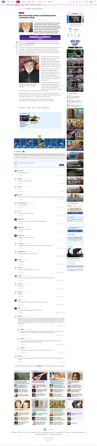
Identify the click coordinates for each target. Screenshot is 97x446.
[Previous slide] (62, 136)
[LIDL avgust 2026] (40, 136)
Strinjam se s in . (74, 228)
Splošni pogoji (68, 432)
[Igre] (73, 2)
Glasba (27, 4)
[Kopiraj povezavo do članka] (17, 54)
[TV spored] (76, 2)
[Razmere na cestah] (80, 2)
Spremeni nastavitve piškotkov (48, 432)
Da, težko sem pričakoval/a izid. (74, 260)
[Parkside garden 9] (54, 143)
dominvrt (35, 399)
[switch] (90, 2)
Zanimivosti (38, 4)
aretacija (39, 107)
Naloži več (39, 366)
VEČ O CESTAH (75, 213)
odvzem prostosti (45, 107)
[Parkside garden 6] (35, 143)
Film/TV (32, 4)
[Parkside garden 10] (60, 143)
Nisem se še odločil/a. (72, 263)
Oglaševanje (13, 432)
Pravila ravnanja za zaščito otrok (79, 432)
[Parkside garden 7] (42, 143)
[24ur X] (52, 429)
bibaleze (17, 371)
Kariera (28, 432)
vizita (51, 371)
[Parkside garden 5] (29, 143)
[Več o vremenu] (82, 35)
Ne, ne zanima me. (71, 262)
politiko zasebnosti (72, 228)
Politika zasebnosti (59, 432)
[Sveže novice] (19, 9)
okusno (52, 399)
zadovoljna (35, 371)
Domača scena (10, 4)
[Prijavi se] (87, 2)
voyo (69, 399)
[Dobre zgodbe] (70, 2)
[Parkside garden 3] (17, 143)
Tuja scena (17, 4)
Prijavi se (75, 230)
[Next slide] (64, 136)
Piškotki (39, 432)
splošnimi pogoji (77, 227)
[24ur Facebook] (49, 429)
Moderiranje (33, 432)
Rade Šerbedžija (22, 107)
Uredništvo (19, 432)
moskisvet (17, 399)
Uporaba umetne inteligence (55, 434)
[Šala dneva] (81, 243)
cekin (69, 371)
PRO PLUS (24, 432)
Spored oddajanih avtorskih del (42, 434)
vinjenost (29, 107)
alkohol (33, 107)
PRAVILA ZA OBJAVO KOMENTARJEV (21, 157)
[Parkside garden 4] (23, 143)
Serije (22, 4)
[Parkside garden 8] (48, 143)
